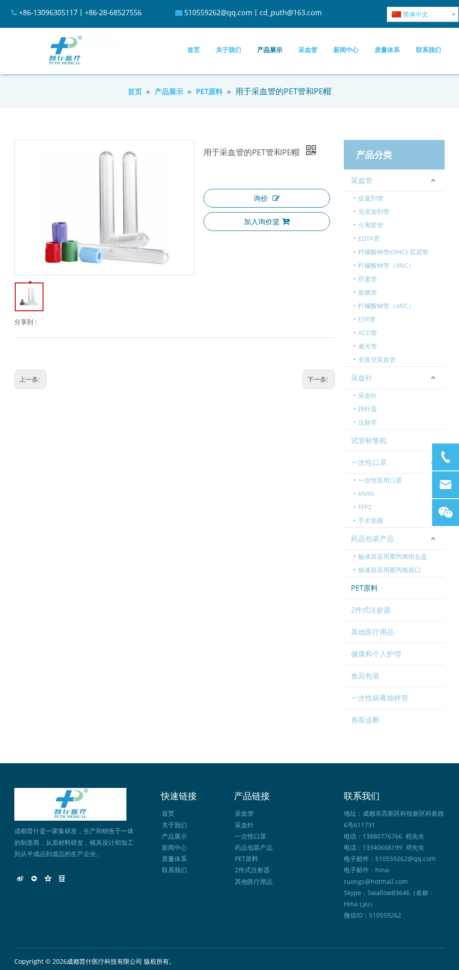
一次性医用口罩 (380, 480)
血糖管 (367, 292)
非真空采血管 (377, 359)
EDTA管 (369, 238)
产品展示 (174, 836)
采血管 (361, 180)
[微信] (34, 879)
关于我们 (174, 825)
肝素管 (367, 278)
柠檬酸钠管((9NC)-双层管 (393, 252)
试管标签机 (369, 440)
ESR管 (367, 319)
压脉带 (367, 422)
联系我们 (174, 870)
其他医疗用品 (372, 632)
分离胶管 (370, 225)
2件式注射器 (371, 610)
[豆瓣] (62, 879)
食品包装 (365, 676)
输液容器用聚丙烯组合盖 (392, 556)
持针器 (367, 409)
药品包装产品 (372, 539)
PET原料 (364, 588)
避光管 (367, 346)
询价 (261, 198)
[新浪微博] (20, 879)
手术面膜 (370, 520)
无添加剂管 (374, 211)
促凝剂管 (370, 198)
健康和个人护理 (376, 654)
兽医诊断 (365, 720)
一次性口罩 (369, 462)
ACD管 (367, 332)
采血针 (361, 378)
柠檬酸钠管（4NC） (386, 305)
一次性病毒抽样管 (379, 698)
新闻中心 (174, 847)
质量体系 (174, 858)
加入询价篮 (262, 221)
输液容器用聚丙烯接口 (389, 569)
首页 (168, 813)
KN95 (366, 493)
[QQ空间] (48, 879)
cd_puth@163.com (291, 12)
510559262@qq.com (218, 12)
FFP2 (365, 507)
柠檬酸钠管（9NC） (386, 265)
